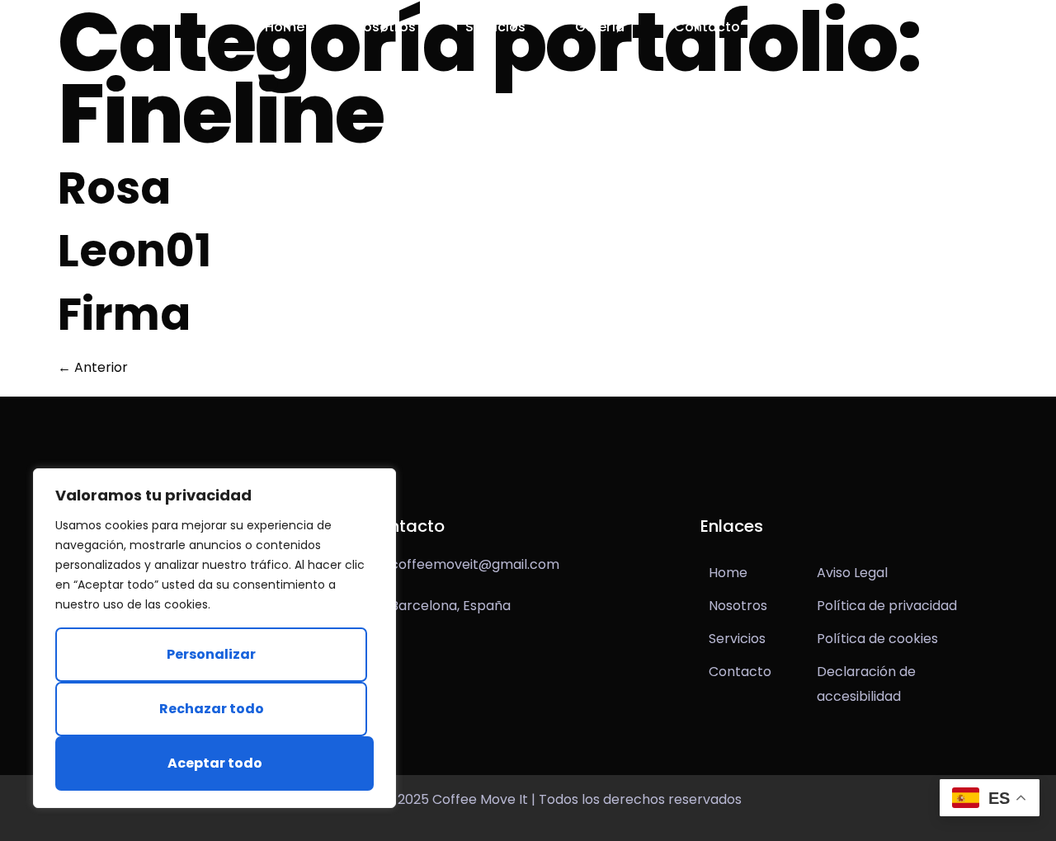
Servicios (495, 26)
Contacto (707, 26)
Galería (600, 26)
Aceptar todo (214, 763)
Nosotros (385, 26)
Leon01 (134, 250)
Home (284, 26)
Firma (124, 314)
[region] (214, 638)
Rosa (114, 188)
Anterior (93, 367)
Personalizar (211, 654)
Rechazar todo (211, 708)
